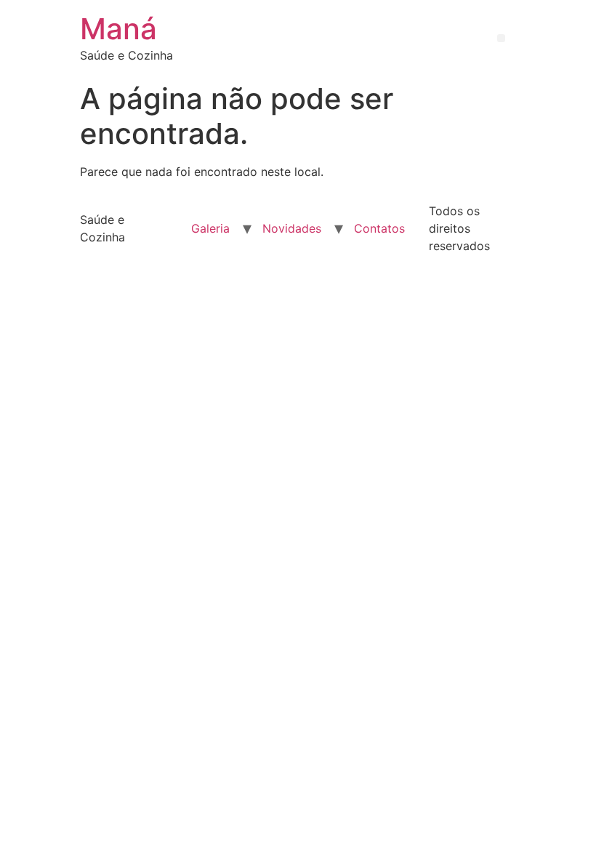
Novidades (291, 228)
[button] (501, 38)
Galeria (210, 228)
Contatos (379, 228)
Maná (118, 29)
